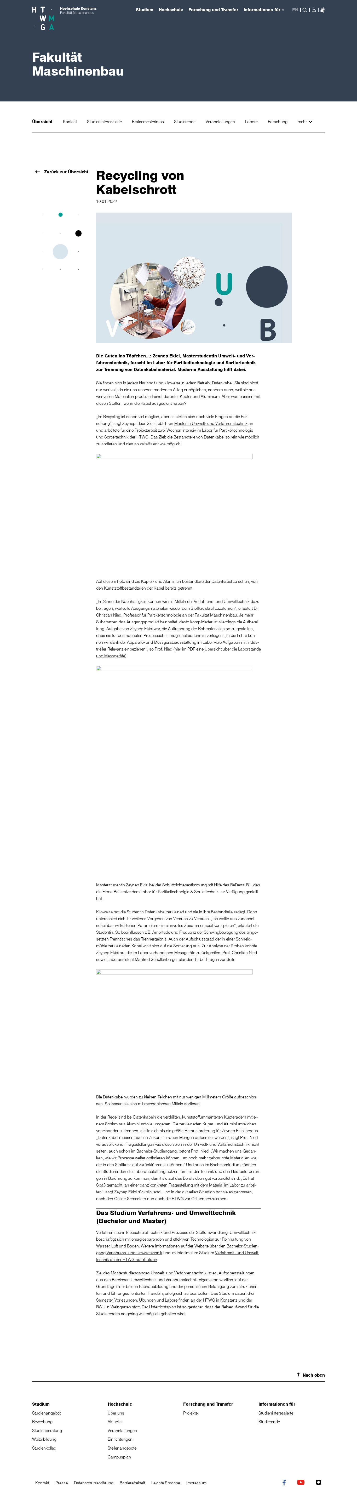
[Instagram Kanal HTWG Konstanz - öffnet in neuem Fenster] (320, 1483)
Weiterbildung (44, 1439)
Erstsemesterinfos (148, 121)
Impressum (196, 1482)
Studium (41, 1404)
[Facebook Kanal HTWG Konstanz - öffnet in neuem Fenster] (285, 1483)
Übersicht (43, 121)
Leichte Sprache (165, 1482)
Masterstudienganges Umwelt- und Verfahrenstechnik (158, 1272)
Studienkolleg (44, 1448)
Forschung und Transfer (208, 1404)
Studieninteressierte (105, 121)
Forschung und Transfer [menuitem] (213, 10)
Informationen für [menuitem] (262, 10)
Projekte (190, 1413)
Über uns (116, 1413)
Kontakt (70, 121)
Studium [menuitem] (144, 10)
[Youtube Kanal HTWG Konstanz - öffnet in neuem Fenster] (302, 1483)
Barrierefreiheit (132, 1482)
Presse (61, 1482)
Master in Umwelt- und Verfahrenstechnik (210, 423)
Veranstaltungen (221, 121)
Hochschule (120, 1404)
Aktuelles (116, 1421)
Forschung (278, 121)
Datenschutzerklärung (93, 1482)
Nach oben (314, 1375)
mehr (303, 121)
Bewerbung (42, 1421)
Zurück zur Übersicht (65, 171)
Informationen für (276, 1404)
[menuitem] (322, 10)
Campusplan (119, 1457)
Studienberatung (47, 1430)
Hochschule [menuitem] (171, 10)
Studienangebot (46, 1413)
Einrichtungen (120, 1439)
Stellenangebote (122, 1448)
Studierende (185, 121)
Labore (252, 121)
